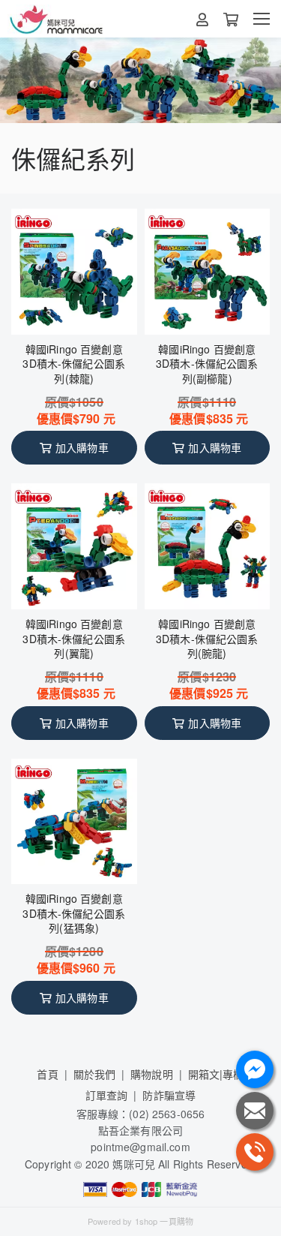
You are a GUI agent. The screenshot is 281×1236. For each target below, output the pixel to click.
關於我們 (94, 1073)
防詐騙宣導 (169, 1094)
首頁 (47, 1073)
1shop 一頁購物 (164, 1221)
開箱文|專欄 (216, 1073)
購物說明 (151, 1073)
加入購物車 (82, 447)
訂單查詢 (106, 1094)
